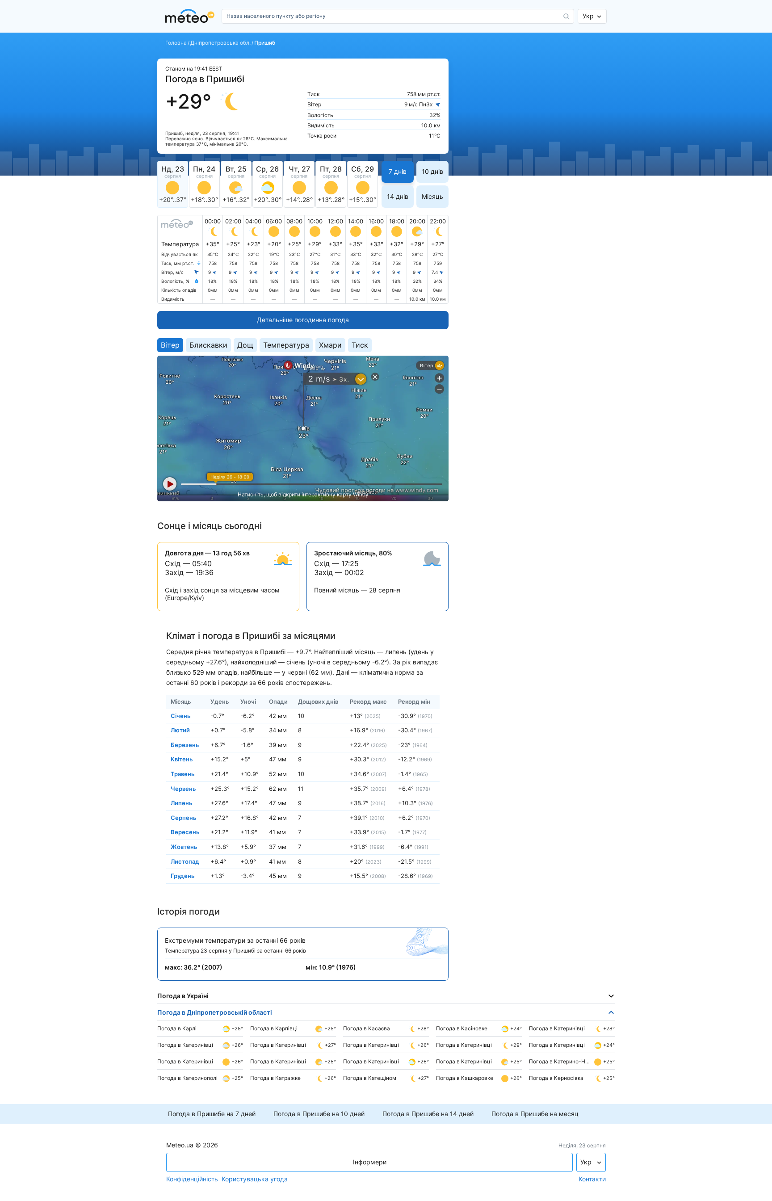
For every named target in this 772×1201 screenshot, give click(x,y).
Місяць (432, 196)
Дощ (245, 344)
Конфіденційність (192, 1179)
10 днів (432, 171)
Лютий (180, 730)
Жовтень (184, 846)
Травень (183, 773)
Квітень (182, 759)
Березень (185, 744)
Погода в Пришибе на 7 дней (212, 1113)
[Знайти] (566, 16)
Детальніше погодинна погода (303, 319)
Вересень (185, 832)
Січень (181, 715)
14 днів (397, 196)
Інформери (369, 1162)
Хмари (330, 344)
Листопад (185, 861)
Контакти (592, 1179)
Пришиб (264, 43)
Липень (182, 802)
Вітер (170, 344)
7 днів (398, 171)
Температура (286, 344)
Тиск (360, 344)
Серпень (184, 817)
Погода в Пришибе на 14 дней (428, 1113)
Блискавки (208, 344)
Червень (183, 788)
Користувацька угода (255, 1179)
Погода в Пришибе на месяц (535, 1113)
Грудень (183, 875)
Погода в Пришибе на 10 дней (319, 1113)
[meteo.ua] (191, 16)
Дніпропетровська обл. (220, 43)
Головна (176, 43)
